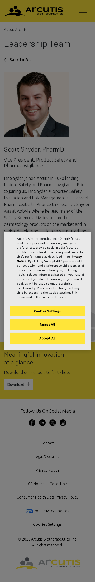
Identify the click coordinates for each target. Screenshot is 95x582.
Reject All (47, 324)
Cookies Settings (47, 311)
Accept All (47, 338)
